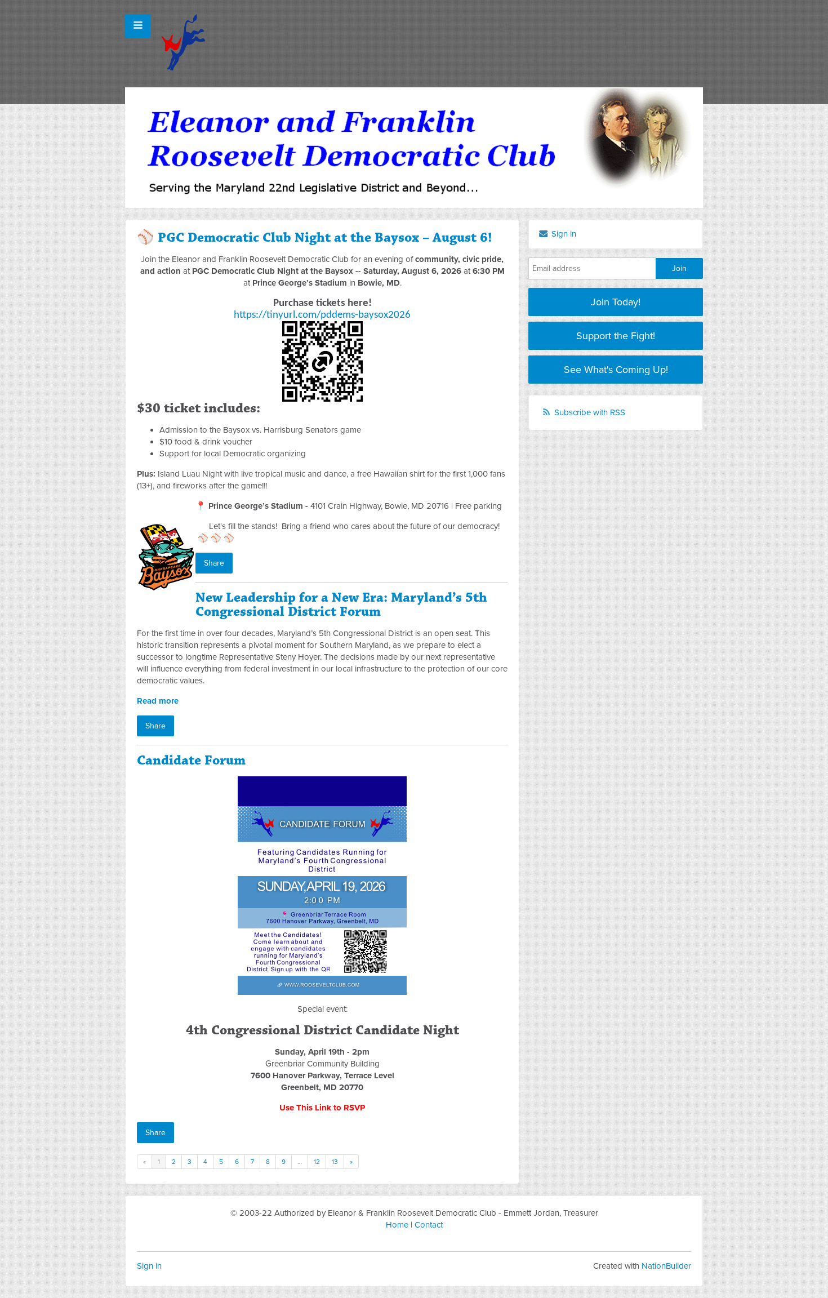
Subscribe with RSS (589, 412)
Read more (158, 701)
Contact (429, 1225)
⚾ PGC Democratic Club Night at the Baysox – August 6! (314, 237)
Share (214, 563)
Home (397, 1225)
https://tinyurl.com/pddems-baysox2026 (322, 315)
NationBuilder (666, 1266)
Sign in (149, 1266)
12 (317, 1162)
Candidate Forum (191, 760)
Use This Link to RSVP (322, 1108)
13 (335, 1162)
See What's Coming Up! (616, 369)
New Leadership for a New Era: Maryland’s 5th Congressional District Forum (341, 604)
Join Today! (615, 302)
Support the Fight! (615, 336)
